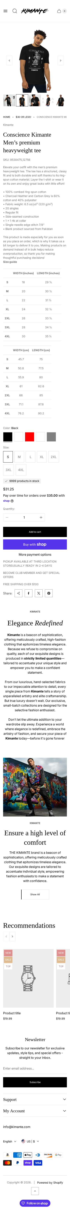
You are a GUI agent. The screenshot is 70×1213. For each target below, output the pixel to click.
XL (42, 457)
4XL (21, 470)
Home (6, 116)
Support (10, 1099)
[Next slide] (61, 60)
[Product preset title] (28, 978)
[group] (9, 100)
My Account (14, 1110)
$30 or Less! (23, 116)
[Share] (18, 593)
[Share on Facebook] (28, 593)
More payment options (35, 554)
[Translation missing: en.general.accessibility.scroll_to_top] (35, 1191)
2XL (54, 457)
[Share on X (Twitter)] (39, 593)
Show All (35, 894)
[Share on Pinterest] (49, 593)
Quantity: (9, 508)
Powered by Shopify (50, 1182)
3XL (8, 470)
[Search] (14, 11)
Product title (12, 1013)
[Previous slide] (9, 60)
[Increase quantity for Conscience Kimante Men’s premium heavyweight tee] (41, 517)
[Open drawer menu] (5, 11)
